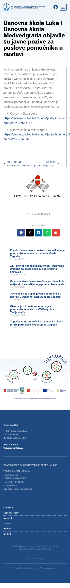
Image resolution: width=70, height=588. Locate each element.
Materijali (7, 518)
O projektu (8, 507)
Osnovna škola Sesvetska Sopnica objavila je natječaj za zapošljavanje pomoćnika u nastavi (38, 283)
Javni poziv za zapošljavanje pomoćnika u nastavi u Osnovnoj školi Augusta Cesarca (35, 295)
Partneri (7, 528)
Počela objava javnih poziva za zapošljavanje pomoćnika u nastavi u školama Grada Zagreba (37, 253)
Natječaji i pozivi (11, 512)
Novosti (7, 523)
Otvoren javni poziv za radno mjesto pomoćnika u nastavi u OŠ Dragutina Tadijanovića (32, 309)
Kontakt (7, 534)
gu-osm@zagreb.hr (13, 447)
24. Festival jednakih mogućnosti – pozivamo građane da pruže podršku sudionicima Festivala (37, 268)
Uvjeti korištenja (35, 558)
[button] (63, 7)
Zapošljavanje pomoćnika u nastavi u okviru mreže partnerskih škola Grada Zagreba (36, 323)
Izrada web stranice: (35, 568)
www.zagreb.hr (10, 444)
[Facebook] (55, 7)
